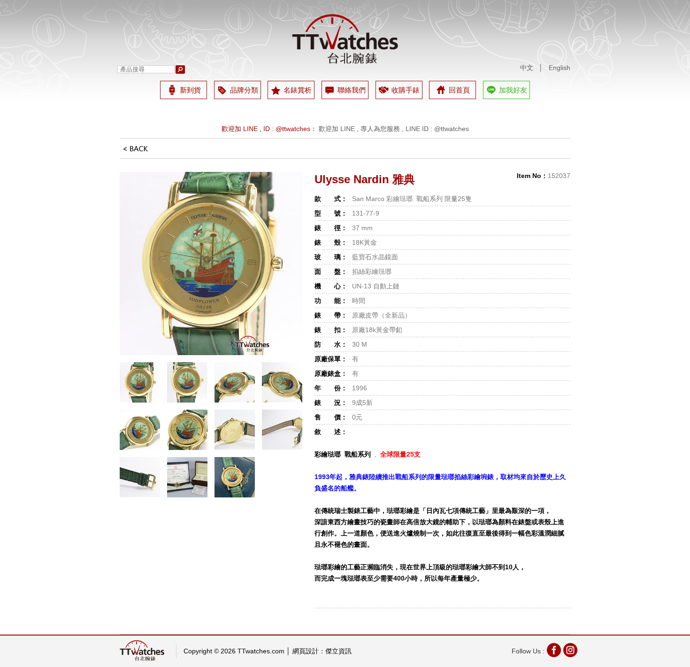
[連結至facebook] (554, 651)
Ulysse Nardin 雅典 (364, 179)
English (559, 67)
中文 (526, 67)
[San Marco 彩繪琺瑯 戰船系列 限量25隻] (211, 263)
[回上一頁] (136, 151)
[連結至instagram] (570, 651)
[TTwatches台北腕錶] (345, 39)
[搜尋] (180, 69)
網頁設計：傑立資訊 (322, 651)
